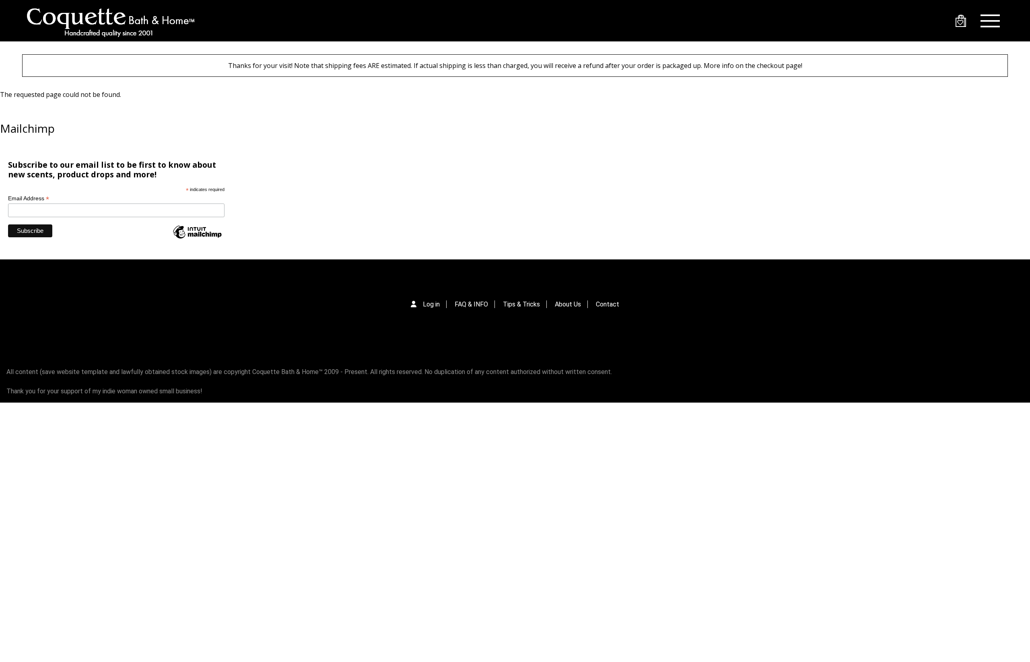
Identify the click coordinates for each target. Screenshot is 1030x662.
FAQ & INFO (471, 304)
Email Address (28, 198)
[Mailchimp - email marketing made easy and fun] (197, 238)
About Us (568, 304)
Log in (431, 304)
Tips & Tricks (521, 304)
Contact (607, 304)
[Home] (110, 20)
